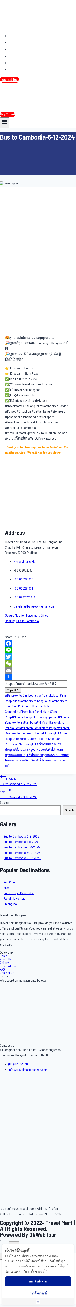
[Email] (38, 670)
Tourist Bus (9, 80)
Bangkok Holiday (14, 898)
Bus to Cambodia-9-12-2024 (18, 795)
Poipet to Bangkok (46, 733)
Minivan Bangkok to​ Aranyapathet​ (35, 717)
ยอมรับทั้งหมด (38, 1281)
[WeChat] (38, 663)
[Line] (38, 650)
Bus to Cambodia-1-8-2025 (21, 841)
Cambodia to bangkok (32, 701)
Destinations (21, 56)
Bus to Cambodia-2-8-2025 (21, 836)
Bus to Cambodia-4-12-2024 (18, 782)
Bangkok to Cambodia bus (23, 695)
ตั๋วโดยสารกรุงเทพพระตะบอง (45, 755)
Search (4, 802)
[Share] (38, 677)
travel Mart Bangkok (22, 744)
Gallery (16, 49)
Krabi (7, 887)
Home (15, 36)
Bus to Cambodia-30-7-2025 (22, 852)
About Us (18, 42)
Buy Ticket (7, 114)
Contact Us (20, 69)
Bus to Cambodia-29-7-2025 (22, 858)
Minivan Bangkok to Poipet (39, 728)
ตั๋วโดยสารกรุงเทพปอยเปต (31, 749)
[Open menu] (5, 122)
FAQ (14, 63)
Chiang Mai (11, 904)
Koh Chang (10, 882)
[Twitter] (38, 656)
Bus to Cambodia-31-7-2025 (22, 847)
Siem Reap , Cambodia (19, 893)
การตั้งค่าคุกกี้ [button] (38, 1293)
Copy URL (13, 690)
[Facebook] (38, 643)
